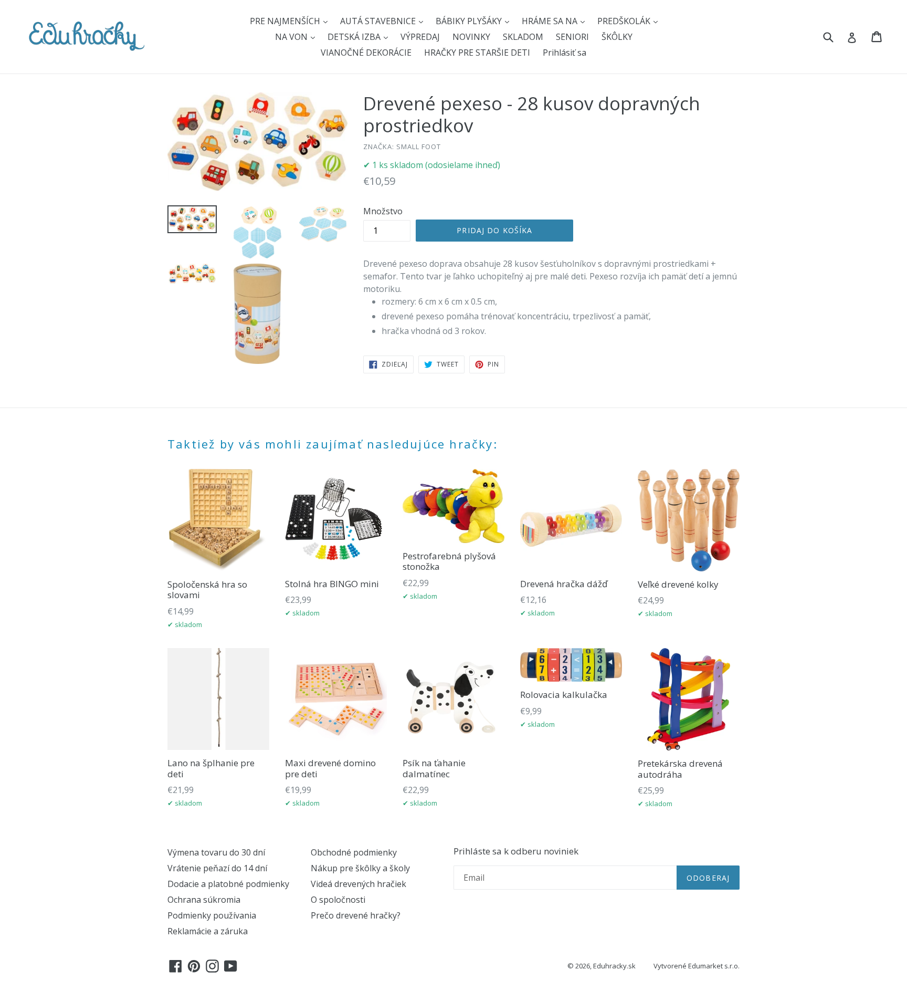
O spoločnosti (338, 899)
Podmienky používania (211, 915)
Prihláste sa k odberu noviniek (516, 851)
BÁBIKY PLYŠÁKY (470, 21)
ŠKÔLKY (617, 37)
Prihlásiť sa (564, 52)
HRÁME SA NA (550, 21)
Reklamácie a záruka (207, 931)
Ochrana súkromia (203, 899)
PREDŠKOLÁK (624, 21)
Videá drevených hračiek (358, 884)
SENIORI (572, 37)
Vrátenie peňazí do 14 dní (217, 868)
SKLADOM (523, 37)
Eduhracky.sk (614, 966)
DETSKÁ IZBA (355, 37)
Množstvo (383, 211)
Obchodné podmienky (354, 852)
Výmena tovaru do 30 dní (216, 852)
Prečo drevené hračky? (355, 915)
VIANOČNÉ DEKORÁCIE (366, 52)
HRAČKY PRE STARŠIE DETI (477, 52)
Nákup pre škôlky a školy (360, 868)
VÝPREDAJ (420, 37)
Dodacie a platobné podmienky (228, 884)
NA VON (292, 37)
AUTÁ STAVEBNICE (379, 21)
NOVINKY (471, 37)
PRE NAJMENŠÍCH (286, 21)
